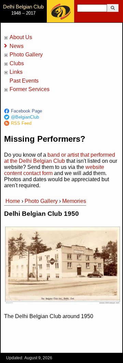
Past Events (24, 81)
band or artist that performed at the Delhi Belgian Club (59, 158)
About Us (21, 37)
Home (12, 201)
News (17, 46)
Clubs (17, 63)
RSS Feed (21, 123)
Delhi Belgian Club (23, 7)
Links (16, 72)
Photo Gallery (26, 54)
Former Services (30, 89)
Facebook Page (26, 111)
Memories (74, 201)
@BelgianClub (25, 117)
